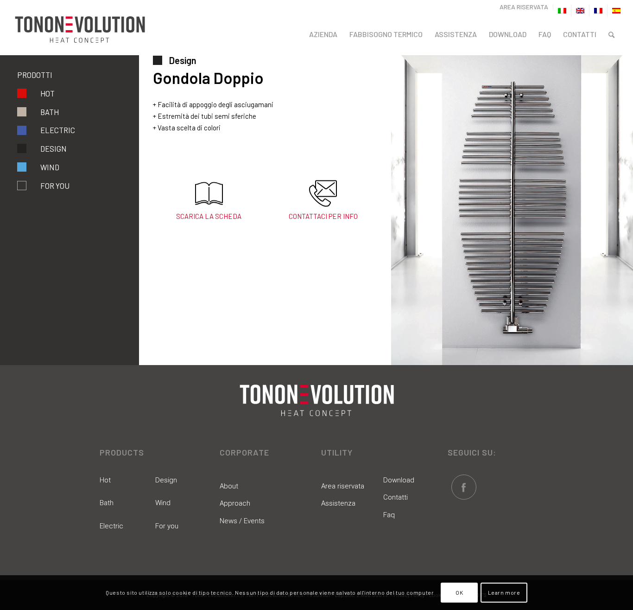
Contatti (395, 497)
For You (55, 185)
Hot (47, 93)
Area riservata (342, 486)
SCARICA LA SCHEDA (208, 216)
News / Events (242, 521)
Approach (235, 503)
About (229, 486)
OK (459, 592)
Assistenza (338, 503)
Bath (49, 111)
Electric (57, 130)
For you (166, 526)
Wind (49, 167)
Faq (389, 515)
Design (53, 148)
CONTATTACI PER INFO (323, 216)
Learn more (504, 592)
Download (398, 480)
